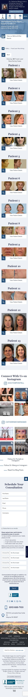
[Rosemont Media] (14, 691)
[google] (17, 601)
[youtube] (12, 601)
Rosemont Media (17, 688)
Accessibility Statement (14, 676)
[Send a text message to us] (20, 16)
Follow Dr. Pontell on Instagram (15, 460)
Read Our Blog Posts (15, 470)
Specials (7, 642)
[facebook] (7, 601)
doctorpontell (16, 383)
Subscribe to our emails (10, 528)
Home (10, 636)
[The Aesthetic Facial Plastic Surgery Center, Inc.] (14, 595)
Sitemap (18, 673)
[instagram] (9, 601)
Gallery (7, 48)
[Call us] (15, 16)
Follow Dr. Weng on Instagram (15, 465)
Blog (13, 644)
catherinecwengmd (16, 422)
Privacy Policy (11, 673)
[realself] (20, 601)
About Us (6, 644)
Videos (21, 642)
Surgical (17, 636)
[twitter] (15, 601)
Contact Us (21, 644)
